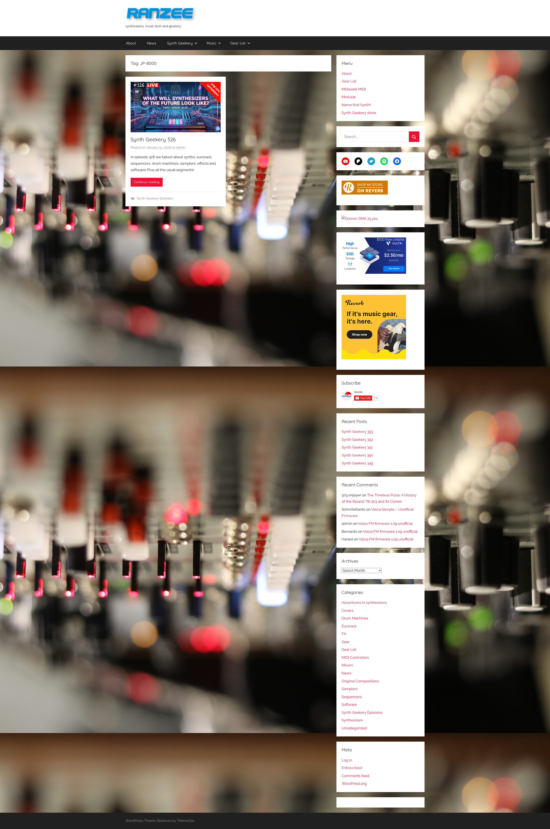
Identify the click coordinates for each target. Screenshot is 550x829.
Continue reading (146, 182)
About (131, 43)
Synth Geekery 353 (357, 431)
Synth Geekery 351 (357, 447)
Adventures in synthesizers (364, 602)
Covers (347, 610)
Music (211, 43)
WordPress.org (354, 783)
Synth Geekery (180, 43)
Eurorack (349, 626)
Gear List (238, 43)
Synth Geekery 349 (357, 463)
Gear (346, 642)
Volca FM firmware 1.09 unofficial (385, 523)
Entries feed (352, 768)
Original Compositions (360, 681)
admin (180, 147)
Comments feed (355, 776)
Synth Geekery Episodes (155, 198)
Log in (347, 760)
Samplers (350, 689)
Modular (349, 97)
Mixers (347, 665)
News (151, 43)
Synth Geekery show (359, 113)
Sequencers (352, 697)
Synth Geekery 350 (357, 455)
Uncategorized (354, 728)
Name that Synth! (356, 105)
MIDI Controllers (355, 657)
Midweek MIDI (354, 89)
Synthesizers (352, 720)
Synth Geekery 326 (153, 139)
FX (344, 634)
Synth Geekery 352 (357, 439)
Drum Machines (355, 618)
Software (349, 704)
